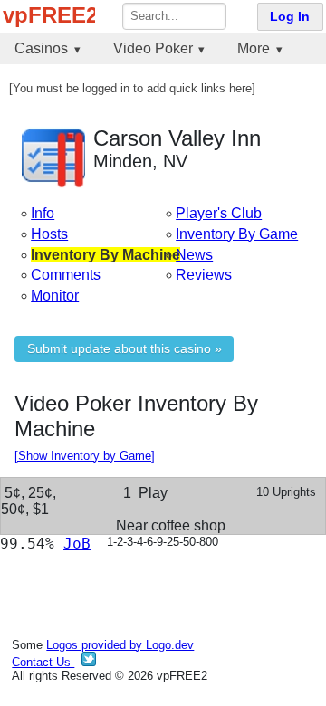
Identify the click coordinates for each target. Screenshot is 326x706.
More (253, 48)
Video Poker (153, 48)
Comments (66, 274)
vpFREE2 (49, 15)
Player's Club (219, 213)
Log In (290, 17)
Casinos (41, 48)
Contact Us (43, 662)
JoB (77, 543)
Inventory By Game (237, 234)
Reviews (204, 274)
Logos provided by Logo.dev (120, 645)
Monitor (55, 295)
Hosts (49, 234)
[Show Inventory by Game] (84, 456)
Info (42, 213)
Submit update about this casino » (124, 349)
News (194, 254)
